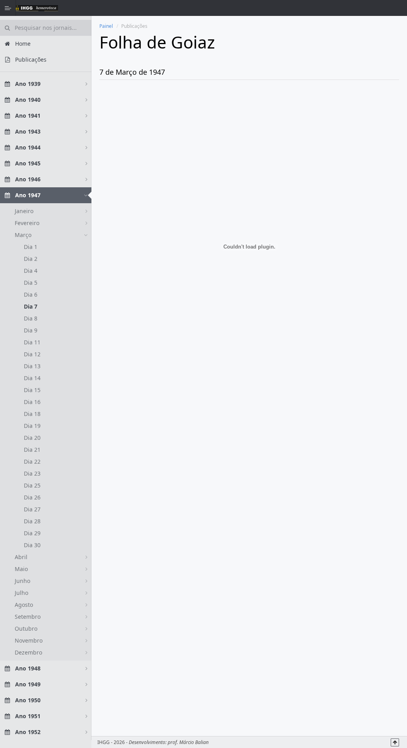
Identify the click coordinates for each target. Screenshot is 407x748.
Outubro (26, 628)
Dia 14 (32, 378)
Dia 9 (30, 330)
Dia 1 (30, 247)
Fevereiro (27, 223)
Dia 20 (32, 437)
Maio (21, 569)
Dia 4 (30, 270)
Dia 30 (32, 545)
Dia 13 (32, 366)
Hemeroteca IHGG (37, 8)
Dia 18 (32, 414)
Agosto (24, 604)
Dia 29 (32, 533)
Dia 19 (32, 425)
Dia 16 (32, 402)
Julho (21, 592)
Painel (106, 26)
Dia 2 (30, 258)
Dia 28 (32, 521)
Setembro (28, 616)
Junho (22, 581)
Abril (21, 557)
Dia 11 (32, 342)
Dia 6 (30, 294)
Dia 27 (32, 509)
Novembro (29, 640)
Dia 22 (32, 461)
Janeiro (24, 211)
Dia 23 (32, 473)
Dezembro (28, 652)
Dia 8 (30, 318)
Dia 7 (30, 306)
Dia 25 (32, 485)
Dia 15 (32, 390)
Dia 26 (32, 497)
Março (23, 235)
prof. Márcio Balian (188, 742)
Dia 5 (30, 282)
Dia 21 (32, 449)
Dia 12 (32, 354)
